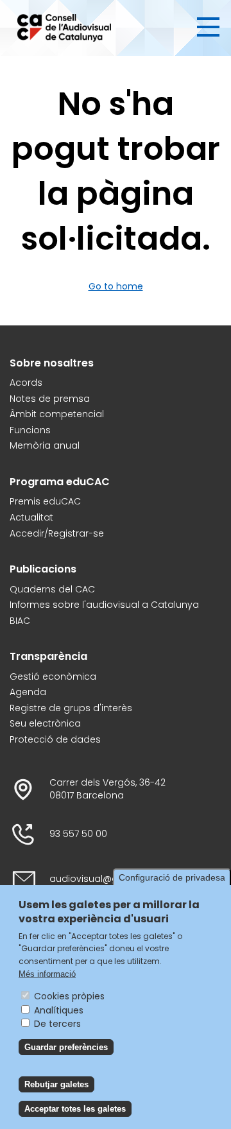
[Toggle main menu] (208, 27)
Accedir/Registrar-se (57, 534)
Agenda (28, 692)
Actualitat (31, 518)
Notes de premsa (50, 399)
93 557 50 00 (78, 834)
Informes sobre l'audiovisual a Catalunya (104, 605)
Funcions (30, 430)
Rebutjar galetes (56, 1084)
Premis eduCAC (45, 502)
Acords (26, 383)
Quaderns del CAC (52, 589)
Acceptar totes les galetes (75, 1109)
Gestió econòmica (53, 677)
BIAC (20, 621)
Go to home (116, 286)
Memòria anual (45, 446)
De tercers (57, 1023)
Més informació (47, 974)
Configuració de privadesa (172, 877)
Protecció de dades (55, 740)
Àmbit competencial (57, 414)
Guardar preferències (66, 1047)
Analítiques (58, 1010)
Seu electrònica (45, 724)
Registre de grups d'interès (71, 708)
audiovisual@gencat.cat (105, 879)
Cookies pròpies (69, 996)
